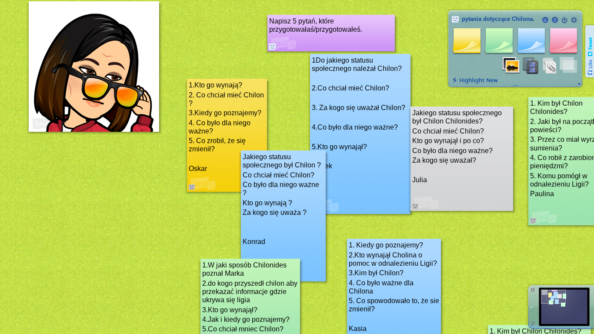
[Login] (564, 20)
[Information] (545, 20)
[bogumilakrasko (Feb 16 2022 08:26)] (272, 46)
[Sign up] (574, 20)
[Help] (555, 20)
